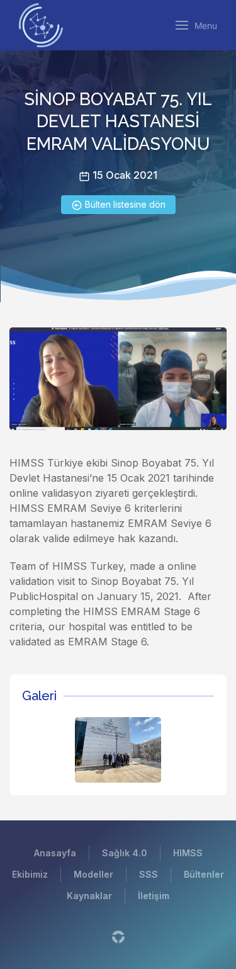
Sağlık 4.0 (124, 852)
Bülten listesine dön (124, 204)
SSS (148, 874)
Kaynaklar (89, 895)
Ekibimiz (30, 874)
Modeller (93, 874)
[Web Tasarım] (118, 936)
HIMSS (188, 852)
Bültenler (204, 874)
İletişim (153, 895)
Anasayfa (55, 852)
